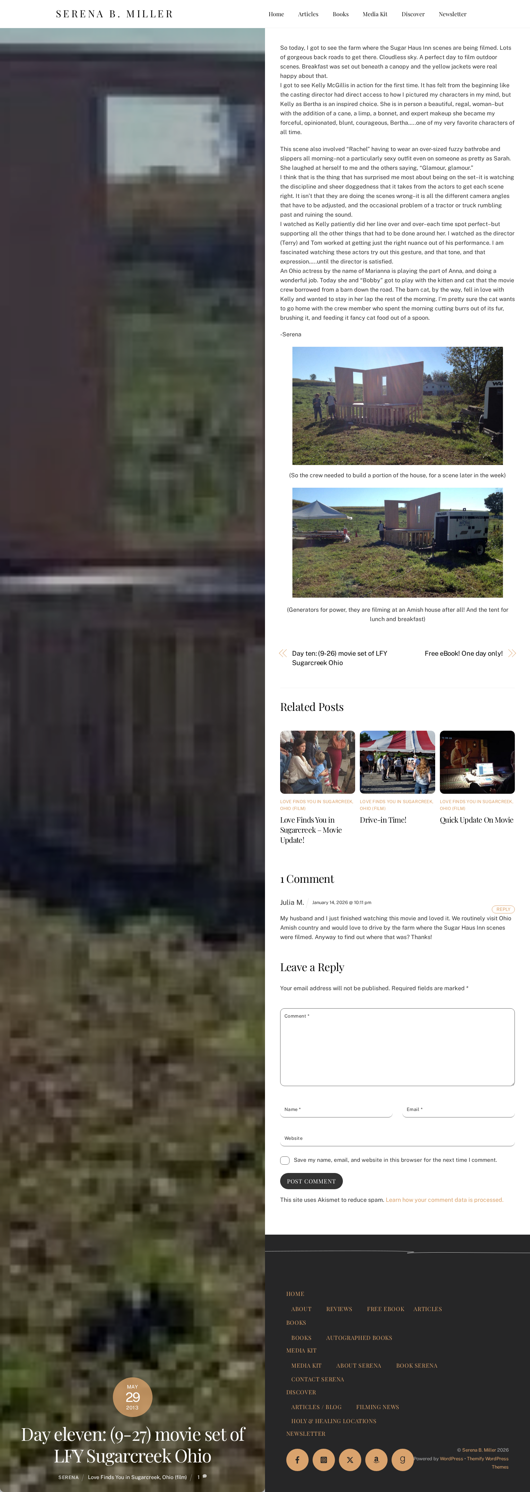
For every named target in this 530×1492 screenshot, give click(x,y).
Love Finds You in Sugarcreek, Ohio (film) (137, 1477)
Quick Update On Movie (477, 819)
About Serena (358, 1365)
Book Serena (417, 1365)
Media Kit (375, 14)
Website (293, 1138)
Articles (308, 14)
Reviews (339, 1308)
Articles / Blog (316, 1407)
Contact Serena (317, 1379)
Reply (503, 909)
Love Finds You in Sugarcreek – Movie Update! (311, 829)
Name (292, 1109)
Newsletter (453, 14)
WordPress (451, 1458)
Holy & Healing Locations (333, 1421)
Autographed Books (359, 1337)
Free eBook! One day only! (464, 653)
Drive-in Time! (383, 819)
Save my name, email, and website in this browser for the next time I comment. (395, 1160)
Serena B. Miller (479, 1450)
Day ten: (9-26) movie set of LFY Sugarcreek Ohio (339, 658)
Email (415, 1109)
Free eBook (385, 1308)
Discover (413, 14)
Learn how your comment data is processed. (445, 1199)
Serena (68, 1477)
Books (341, 14)
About (301, 1308)
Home (276, 14)
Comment (297, 1016)
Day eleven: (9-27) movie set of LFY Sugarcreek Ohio (132, 1444)
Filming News (377, 1407)
